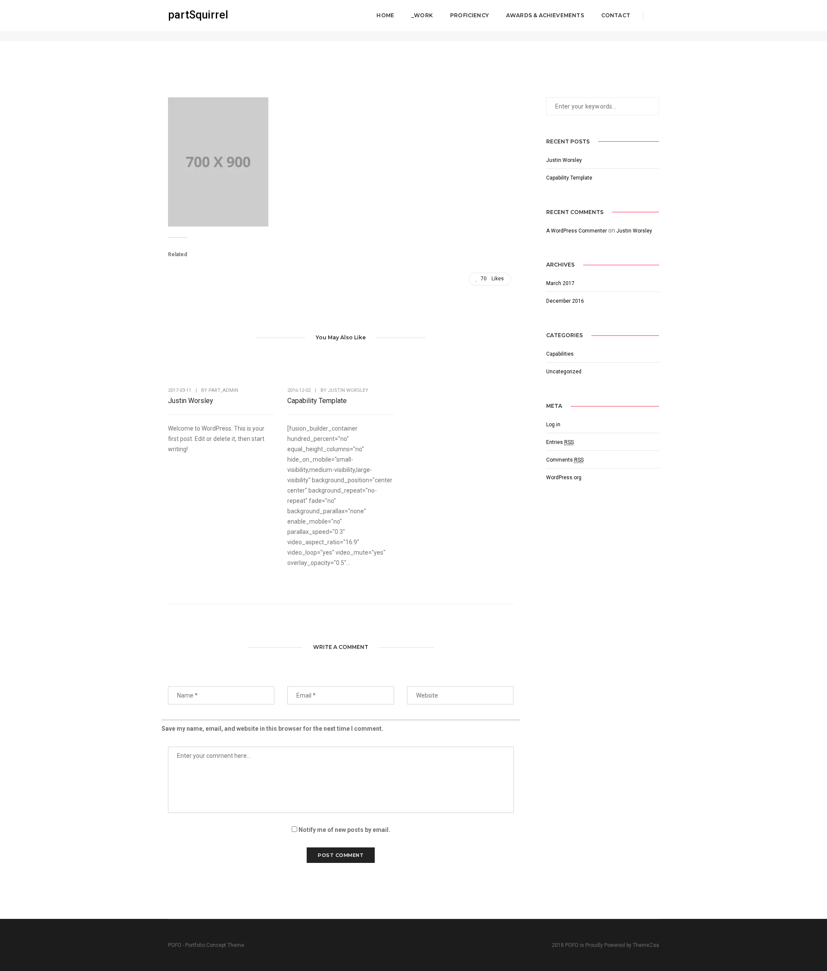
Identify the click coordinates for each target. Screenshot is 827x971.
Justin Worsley (190, 401)
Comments (565, 460)
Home (385, 15)
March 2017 (560, 283)
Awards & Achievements (545, 15)
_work (422, 15)
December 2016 (565, 301)
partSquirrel (198, 15)
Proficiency (469, 15)
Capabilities (560, 354)
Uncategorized (563, 372)
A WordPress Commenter (576, 231)
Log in (553, 425)
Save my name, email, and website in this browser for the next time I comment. (272, 728)
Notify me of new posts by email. (344, 829)
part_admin (223, 390)
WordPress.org (563, 478)
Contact (615, 15)
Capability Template (317, 401)
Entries (560, 442)
